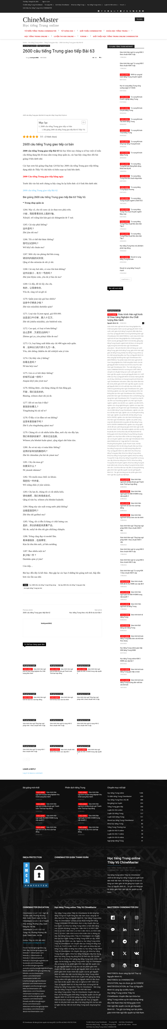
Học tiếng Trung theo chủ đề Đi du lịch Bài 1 (85, 613)
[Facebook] (102, 11)
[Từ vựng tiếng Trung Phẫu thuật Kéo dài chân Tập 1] (112, 236)
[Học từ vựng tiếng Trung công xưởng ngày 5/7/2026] (112, 88)
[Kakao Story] (96, 63)
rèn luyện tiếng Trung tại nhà (33, 588)
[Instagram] (105, 11)
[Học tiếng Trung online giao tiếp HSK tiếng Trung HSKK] (112, 651)
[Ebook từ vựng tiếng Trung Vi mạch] (112, 271)
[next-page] (27, 759)
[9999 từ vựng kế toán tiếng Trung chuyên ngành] (112, 77)
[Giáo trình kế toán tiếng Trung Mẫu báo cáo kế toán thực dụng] (112, 639)
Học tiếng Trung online (35, 42)
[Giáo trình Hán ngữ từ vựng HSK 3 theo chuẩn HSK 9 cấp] (62, 712)
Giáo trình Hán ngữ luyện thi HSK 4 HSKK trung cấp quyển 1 (89, 752)
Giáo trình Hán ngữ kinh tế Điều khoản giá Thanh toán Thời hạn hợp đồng (61, 671)
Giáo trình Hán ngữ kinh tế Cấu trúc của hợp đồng (130, 505)
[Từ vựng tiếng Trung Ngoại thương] (112, 190)
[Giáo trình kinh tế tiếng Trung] (112, 617)
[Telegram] (121, 11)
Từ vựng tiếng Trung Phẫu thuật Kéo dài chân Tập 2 (131, 224)
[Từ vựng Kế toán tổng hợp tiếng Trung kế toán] (112, 144)
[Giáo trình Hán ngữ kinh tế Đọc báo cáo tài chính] (62, 686)
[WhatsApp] (55, 63)
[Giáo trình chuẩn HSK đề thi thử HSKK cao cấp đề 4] (62, 738)
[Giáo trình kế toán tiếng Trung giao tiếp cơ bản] (112, 672)
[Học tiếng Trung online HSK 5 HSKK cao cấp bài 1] (112, 661)
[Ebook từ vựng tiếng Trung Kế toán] (112, 260)
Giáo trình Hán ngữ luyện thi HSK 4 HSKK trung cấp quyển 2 (89, 671)
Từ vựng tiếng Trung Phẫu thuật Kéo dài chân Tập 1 (131, 236)
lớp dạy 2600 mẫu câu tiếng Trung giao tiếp (71, 585)
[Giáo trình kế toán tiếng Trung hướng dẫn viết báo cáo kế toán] (112, 683)
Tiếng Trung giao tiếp (51, 42)
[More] (102, 63)
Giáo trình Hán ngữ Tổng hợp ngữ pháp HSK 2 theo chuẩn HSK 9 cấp (132, 528)
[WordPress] (139, 11)
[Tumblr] (127, 11)
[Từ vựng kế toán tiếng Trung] (112, 155)
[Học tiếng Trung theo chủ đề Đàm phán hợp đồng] (112, 249)
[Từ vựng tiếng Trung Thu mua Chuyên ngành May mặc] (112, 212)
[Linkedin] (111, 11)
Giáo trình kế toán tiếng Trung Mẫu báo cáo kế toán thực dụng (131, 638)
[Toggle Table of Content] (82, 122)
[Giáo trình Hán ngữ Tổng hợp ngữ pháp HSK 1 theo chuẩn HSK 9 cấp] (35, 712)
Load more (125, 279)
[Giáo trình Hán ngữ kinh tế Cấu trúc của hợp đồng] (35, 686)
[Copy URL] (91, 63)
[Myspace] (114, 11)
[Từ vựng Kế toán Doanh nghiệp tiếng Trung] (112, 100)
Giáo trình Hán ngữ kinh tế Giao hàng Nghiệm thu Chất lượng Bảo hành (34, 671)
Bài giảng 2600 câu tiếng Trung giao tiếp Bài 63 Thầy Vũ (64, 130)
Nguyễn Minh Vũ (112, 323)
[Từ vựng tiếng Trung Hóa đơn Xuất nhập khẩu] (112, 179)
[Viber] (86, 63)
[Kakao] (108, 11)
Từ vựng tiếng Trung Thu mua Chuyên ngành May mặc (131, 212)
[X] (130, 11)
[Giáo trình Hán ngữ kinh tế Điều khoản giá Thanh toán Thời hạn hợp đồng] (62, 657)
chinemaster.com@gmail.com (34, 943)
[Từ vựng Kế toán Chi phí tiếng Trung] (112, 111)
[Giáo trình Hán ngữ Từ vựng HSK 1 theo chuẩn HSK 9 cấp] (35, 738)
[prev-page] (24, 759)
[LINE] (81, 63)
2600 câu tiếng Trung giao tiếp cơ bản (56, 126)
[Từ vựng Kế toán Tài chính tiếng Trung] (112, 122)
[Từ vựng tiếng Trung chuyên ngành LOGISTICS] (112, 201)
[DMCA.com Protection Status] (36, 888)
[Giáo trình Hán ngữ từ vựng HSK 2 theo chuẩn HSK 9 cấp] (89, 712)
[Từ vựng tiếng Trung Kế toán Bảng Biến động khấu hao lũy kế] (112, 167)
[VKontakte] (133, 11)
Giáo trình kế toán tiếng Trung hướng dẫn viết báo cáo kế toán (131, 682)
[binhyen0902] (24, 57)
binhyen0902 (34, 57)
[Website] (136, 11)
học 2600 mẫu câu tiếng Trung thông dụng (42, 585)
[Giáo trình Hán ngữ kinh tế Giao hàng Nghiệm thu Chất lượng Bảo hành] (35, 657)
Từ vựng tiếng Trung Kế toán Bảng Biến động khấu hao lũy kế (130, 166)
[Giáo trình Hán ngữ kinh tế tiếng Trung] (112, 607)
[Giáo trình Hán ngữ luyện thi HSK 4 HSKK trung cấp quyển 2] (89, 657)
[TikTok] (124, 11)
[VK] (76, 63)
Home (25, 42)
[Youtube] (143, 11)
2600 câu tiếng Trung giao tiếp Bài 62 (40, 190)
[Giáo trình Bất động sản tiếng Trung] (112, 628)
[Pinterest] (117, 11)
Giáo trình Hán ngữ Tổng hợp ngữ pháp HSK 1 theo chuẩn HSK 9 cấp (132, 540)
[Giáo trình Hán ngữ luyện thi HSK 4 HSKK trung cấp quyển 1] (89, 738)
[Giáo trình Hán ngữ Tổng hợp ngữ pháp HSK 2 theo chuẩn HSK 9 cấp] (89, 686)
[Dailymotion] (98, 11)
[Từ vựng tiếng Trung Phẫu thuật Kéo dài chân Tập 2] (112, 224)
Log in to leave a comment (32, 773)
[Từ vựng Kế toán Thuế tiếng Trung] (112, 133)
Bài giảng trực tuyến (29, 665)
